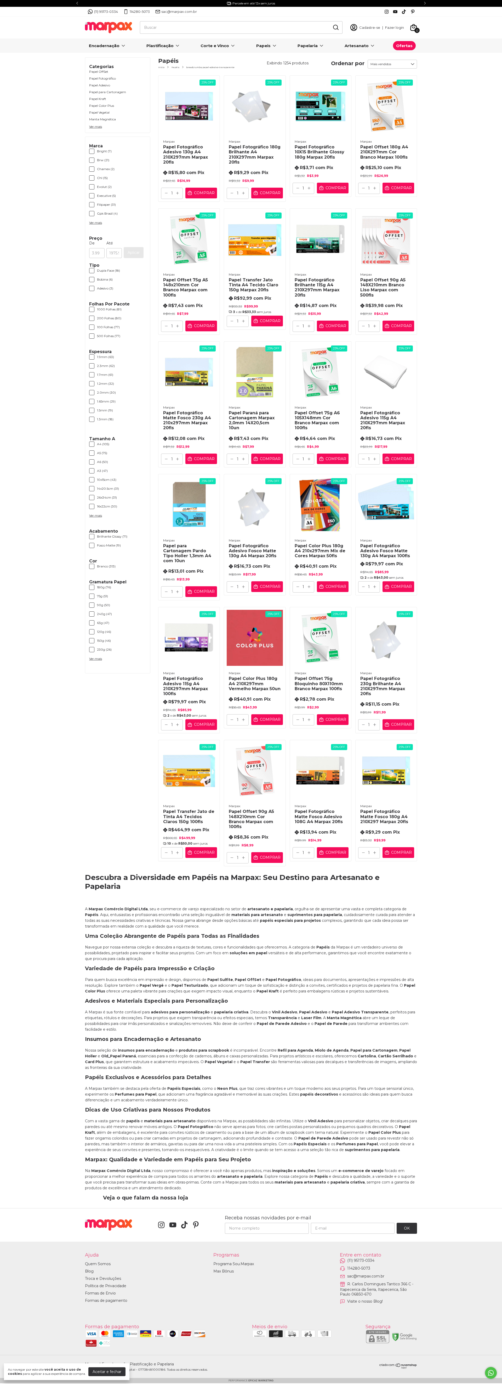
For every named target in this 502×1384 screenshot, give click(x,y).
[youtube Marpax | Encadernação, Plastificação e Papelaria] (395, 11)
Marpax (169, 141)
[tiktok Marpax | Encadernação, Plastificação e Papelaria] (404, 11)
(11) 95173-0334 (106, 11)
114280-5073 (140, 11)
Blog (89, 1271)
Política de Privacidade (105, 1285)
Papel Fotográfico (102, 78)
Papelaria (308, 45)
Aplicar (134, 252)
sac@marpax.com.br (179, 11)
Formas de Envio (100, 1293)
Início (161, 67)
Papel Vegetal (99, 112)
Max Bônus (223, 1271)
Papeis (263, 45)
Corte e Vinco (215, 45)
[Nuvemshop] (398, 1367)
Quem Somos (98, 1264)
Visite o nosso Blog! (365, 1301)
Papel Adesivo (99, 85)
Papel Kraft (97, 99)
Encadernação (104, 45)
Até (109, 243)
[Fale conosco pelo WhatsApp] (491, 1373)
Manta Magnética (102, 119)
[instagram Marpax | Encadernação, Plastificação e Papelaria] (386, 11)
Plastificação (160, 45)
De (92, 243)
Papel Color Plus (101, 106)
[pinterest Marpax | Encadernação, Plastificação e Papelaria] (412, 11)
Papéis (175, 67)
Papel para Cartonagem (107, 92)
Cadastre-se (369, 27)
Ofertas (404, 45)
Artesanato (357, 45)
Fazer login (394, 27)
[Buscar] (335, 27)
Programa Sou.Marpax (233, 1264)
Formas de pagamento (106, 1300)
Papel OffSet (98, 72)
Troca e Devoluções (103, 1278)
